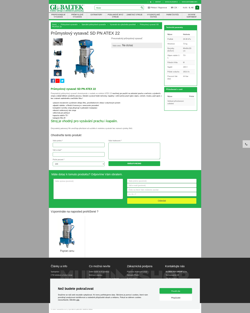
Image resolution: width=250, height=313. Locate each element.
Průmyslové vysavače (69, 24)
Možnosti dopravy (95, 275)
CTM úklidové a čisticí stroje (61, 275)
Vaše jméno (58, 141)
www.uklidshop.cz (171, 2)
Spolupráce (55, 272)
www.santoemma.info (189, 2)
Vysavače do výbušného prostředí (123, 24)
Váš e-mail (57, 150)
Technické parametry (174, 27)
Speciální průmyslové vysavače (94, 24)
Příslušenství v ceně (174, 89)
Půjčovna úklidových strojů (137, 272)
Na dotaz (127, 45)
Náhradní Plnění (133, 275)
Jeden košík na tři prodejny (99, 272)
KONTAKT (158, 2)
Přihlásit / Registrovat (158, 8)
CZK (175, 8)
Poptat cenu (67, 251)
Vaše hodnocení (115, 141)
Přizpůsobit (175, 298)
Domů (54, 24)
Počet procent (58, 160)
